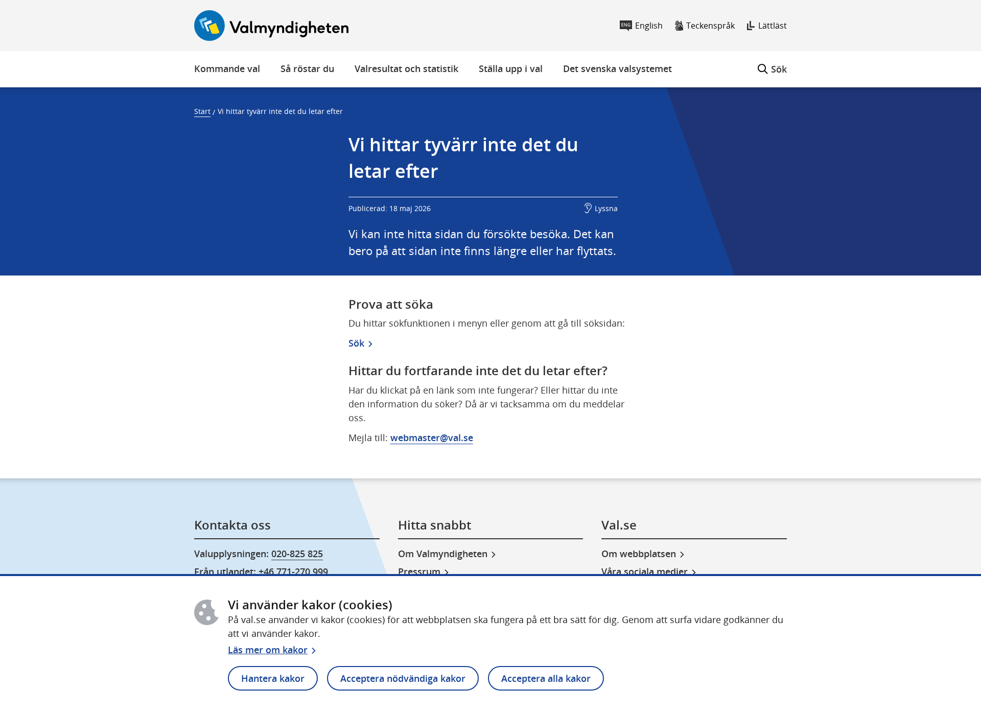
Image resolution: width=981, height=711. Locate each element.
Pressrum (419, 571)
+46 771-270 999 (293, 571)
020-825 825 (297, 553)
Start (202, 111)
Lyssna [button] (606, 208)
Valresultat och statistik (406, 68)
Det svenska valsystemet (617, 68)
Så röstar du (307, 68)
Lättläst (772, 25)
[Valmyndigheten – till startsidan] (271, 25)
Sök (772, 63)
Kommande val (227, 68)
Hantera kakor (273, 678)
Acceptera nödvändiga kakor (402, 678)
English (649, 25)
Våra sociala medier (644, 571)
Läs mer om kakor (268, 650)
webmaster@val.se (431, 437)
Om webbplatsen (638, 553)
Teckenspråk (710, 25)
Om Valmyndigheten (442, 553)
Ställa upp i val (511, 68)
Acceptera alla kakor (546, 678)
